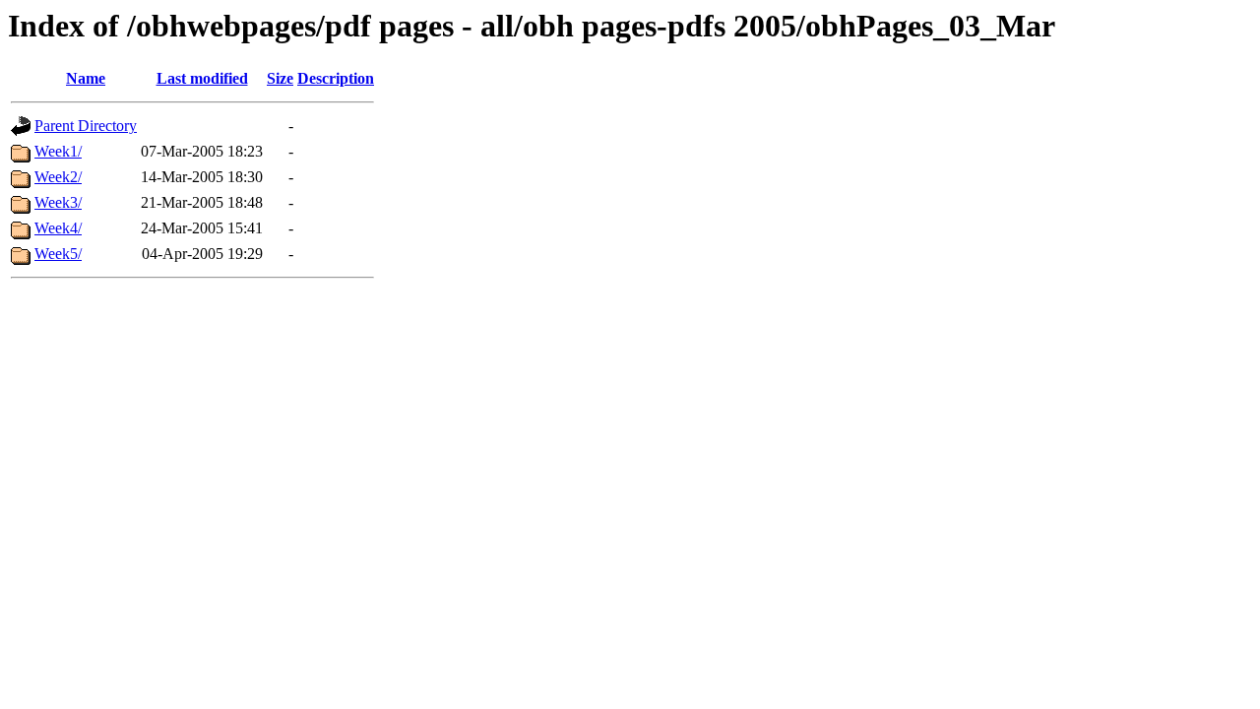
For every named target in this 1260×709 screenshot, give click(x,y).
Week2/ (58, 176)
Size (280, 78)
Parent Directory (85, 125)
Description (335, 78)
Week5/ (58, 253)
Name (85, 78)
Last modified (202, 78)
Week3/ (58, 202)
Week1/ (58, 151)
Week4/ (58, 228)
